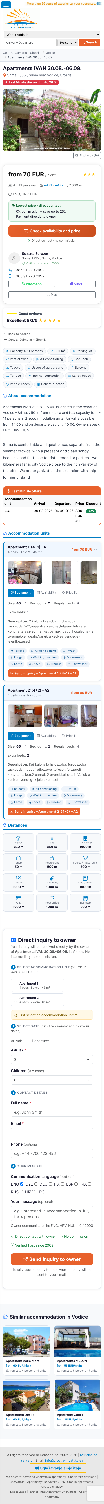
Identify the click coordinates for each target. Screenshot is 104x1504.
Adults (18, 1050)
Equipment (23, 592)
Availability (48, 592)
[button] (52, 318)
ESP (70, 1184)
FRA (84, 1184)
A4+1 (48, 185)
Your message (32, 1201)
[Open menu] (6, 4)
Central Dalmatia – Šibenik (22, 52)
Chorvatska (17, 1482)
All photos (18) (89, 155)
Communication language (42, 1176)
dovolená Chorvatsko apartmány (44, 1477)
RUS (15, 1191)
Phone (25, 1144)
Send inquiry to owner (55, 1259)
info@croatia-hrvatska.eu (64, 1460)
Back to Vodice (19, 334)
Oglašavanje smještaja (60, 1468)
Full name (21, 1102)
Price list (72, 592)
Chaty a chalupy (52, 1486)
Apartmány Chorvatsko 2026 (46, 1482)
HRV (29, 1191)
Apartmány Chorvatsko (61, 1491)
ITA (57, 1184)
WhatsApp (34, 284)
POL (43, 1191)
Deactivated (18, 1491)
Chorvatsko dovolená (82, 1477)
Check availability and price (55, 230)
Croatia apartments (80, 1482)
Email (17, 1123)
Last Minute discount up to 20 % (33, 82)
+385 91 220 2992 (29, 270)
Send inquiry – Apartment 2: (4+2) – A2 (46, 811)
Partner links (37, 1491)
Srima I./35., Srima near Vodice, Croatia (39, 75)
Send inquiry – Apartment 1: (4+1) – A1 (45, 673)
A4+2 (59, 185)
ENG (15, 1184)
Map (54, 294)
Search (91, 42)
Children (27, 1070)
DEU (44, 1184)
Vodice (50, 52)
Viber (78, 284)
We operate (13, 1477)
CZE (29, 1184)
